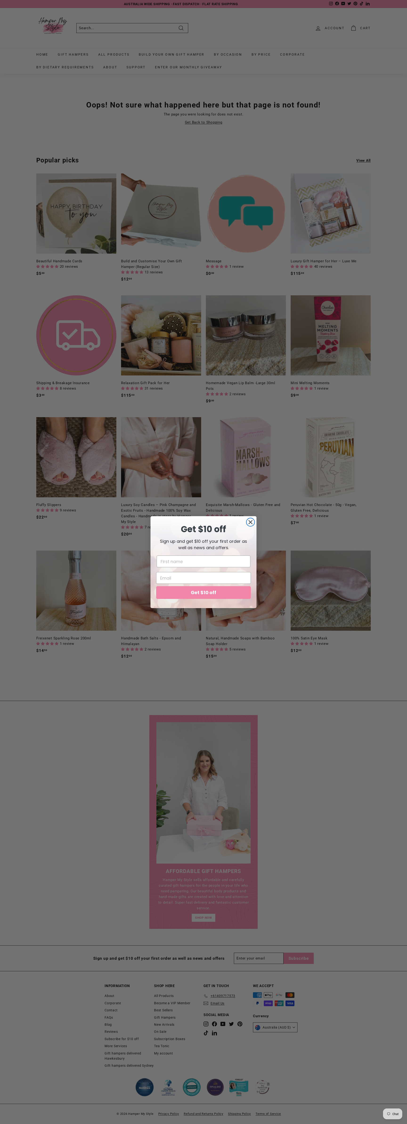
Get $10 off (203, 592)
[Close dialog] (250, 522)
